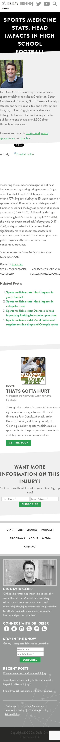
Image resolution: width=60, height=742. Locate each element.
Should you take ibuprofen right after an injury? (29, 691)
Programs (17, 538)
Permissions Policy (14, 710)
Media (46, 538)
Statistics (17, 264)
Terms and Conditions (32, 706)
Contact (30, 547)
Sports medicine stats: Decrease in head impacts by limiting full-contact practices (31, 312)
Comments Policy (38, 710)
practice (26, 138)
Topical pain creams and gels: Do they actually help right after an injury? (28, 682)
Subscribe (30, 504)
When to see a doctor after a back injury (24, 673)
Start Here (15, 530)
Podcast (47, 530)
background (33, 133)
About (33, 538)
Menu (5, 8)
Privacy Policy (12, 714)
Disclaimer (10, 706)
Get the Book (18, 443)
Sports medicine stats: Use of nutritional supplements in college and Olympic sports (32, 322)
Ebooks (32, 530)
